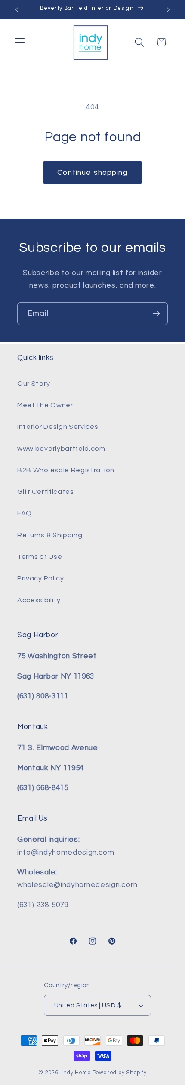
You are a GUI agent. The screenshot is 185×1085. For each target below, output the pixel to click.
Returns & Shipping (49, 535)
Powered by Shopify (119, 1073)
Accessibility (39, 600)
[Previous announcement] (16, 9)
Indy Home (76, 1073)
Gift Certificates (45, 491)
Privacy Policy (40, 578)
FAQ (24, 513)
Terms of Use (39, 556)
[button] (20, 42)
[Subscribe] (156, 314)
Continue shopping (92, 173)
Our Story (33, 383)
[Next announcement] (168, 9)
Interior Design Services (58, 426)
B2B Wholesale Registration (65, 470)
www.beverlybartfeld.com (61, 448)
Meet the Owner (45, 405)
